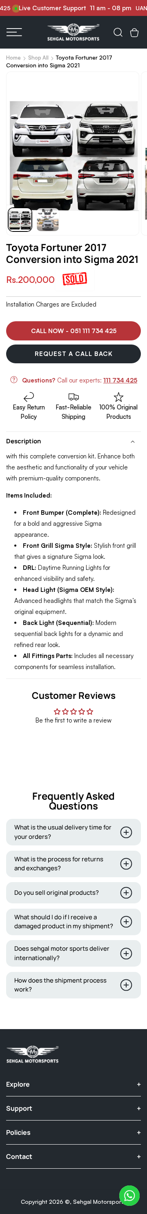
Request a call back (74, 354)
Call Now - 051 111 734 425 (73, 331)
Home (13, 57)
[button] (14, 32)
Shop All (38, 57)
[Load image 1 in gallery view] (20, 219)
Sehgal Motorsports (99, 1201)
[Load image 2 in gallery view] (48, 219)
